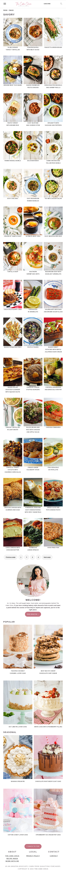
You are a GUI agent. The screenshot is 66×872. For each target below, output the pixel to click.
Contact (54, 856)
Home (5, 10)
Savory (11, 10)
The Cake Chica (12, 856)
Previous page (10, 557)
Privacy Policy (33, 856)
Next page (47, 557)
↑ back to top (33, 846)
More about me (32, 614)
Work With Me (12, 861)
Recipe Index (12, 858)
